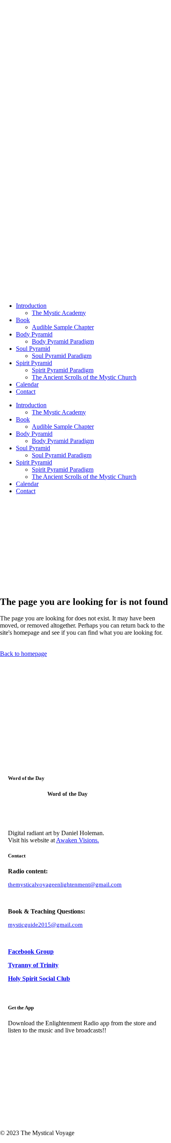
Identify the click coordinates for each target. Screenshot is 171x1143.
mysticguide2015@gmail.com (45, 924)
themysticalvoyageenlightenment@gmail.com (65, 884)
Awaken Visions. (77, 840)
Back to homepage (23, 653)
